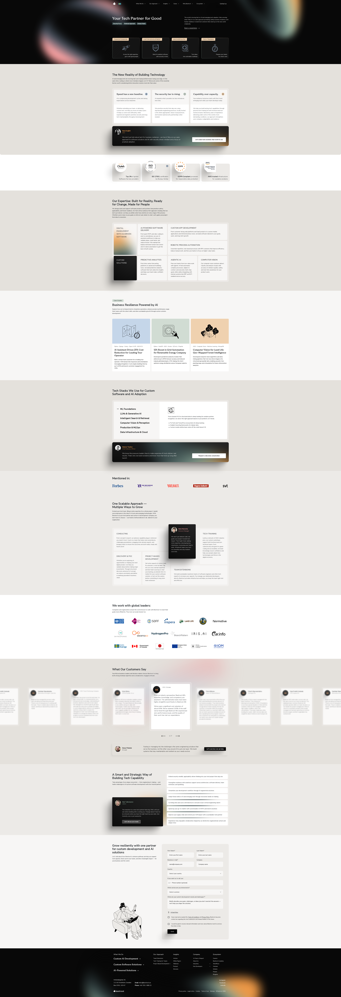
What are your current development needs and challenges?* (186, 897)
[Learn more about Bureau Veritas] (167, 166)
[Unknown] (170, 882)
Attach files (174, 912)
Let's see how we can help (215, 749)
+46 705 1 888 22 (145, 985)
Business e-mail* (172, 860)
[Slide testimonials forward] (177, 736)
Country (169, 869)
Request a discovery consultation (209, 456)
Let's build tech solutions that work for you (209, 140)
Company (199, 860)
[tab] (128, 409)
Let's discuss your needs (131, 822)
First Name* (171, 851)
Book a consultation (190, 28)
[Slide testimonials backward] (163, 736)
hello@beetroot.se (145, 983)
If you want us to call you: (175, 878)
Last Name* (200, 851)
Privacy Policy (206, 917)
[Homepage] (114, 3)
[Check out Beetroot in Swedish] (119, 4)
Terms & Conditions (193, 917)
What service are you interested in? (178, 888)
